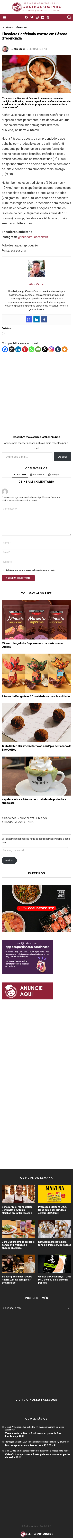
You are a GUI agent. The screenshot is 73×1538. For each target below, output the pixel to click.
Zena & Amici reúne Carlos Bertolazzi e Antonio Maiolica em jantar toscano (17, 1210)
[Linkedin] (36, 319)
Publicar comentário (18, 578)
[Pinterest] (25, 349)
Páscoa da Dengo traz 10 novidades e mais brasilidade (36, 696)
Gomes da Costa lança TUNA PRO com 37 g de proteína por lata (54, 1279)
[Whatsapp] (31, 349)
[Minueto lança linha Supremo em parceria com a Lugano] (36, 619)
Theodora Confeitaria (19, 821)
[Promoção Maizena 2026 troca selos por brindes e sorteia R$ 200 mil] (54, 1194)
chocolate (27, 818)
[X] (12, 349)
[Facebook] (44, 319)
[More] (65, 349)
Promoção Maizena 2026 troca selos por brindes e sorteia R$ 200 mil (52, 1210)
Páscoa (43, 818)
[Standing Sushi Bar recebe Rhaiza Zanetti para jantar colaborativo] (18, 1264)
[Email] (38, 349)
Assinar (62, 456)
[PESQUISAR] (69, 17)
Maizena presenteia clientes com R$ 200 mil (30, 1445)
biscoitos (10, 818)
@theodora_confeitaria (33, 237)
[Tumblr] (58, 349)
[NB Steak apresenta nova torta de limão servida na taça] (54, 1229)
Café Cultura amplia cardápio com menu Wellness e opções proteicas (18, 1244)
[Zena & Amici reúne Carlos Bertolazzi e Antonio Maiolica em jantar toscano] (18, 1194)
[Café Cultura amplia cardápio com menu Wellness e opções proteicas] (18, 1229)
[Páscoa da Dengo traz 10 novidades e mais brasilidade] (36, 673)
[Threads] (45, 349)
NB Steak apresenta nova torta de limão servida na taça (54, 1243)
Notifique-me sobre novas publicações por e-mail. (30, 570)
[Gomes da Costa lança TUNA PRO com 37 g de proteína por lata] (54, 1264)
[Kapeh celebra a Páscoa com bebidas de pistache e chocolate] (36, 776)
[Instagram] (29, 319)
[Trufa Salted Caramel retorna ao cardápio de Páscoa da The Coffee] (36, 722)
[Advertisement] (36, 389)
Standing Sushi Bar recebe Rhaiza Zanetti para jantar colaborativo (17, 1279)
